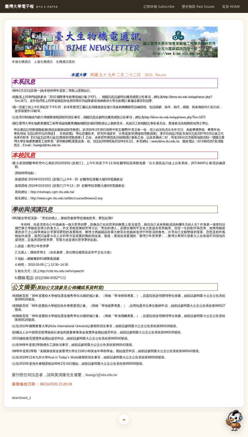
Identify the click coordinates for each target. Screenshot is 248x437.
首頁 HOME (231, 6)
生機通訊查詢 (65, 62)
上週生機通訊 (43, 62)
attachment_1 (21, 398)
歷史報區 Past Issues (198, 6)
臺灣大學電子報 (31, 6)
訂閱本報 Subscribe (159, 6)
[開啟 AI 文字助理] (234, 420)
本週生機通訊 (21, 62)
